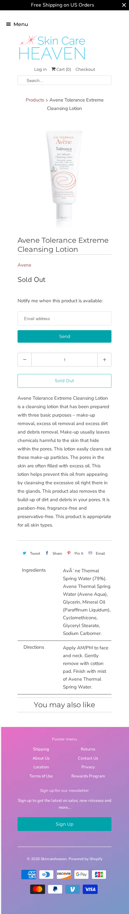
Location (41, 767)
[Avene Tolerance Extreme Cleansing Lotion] (64, 175)
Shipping (41, 749)
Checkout (85, 69)
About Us (41, 758)
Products (35, 100)
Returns (88, 749)
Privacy (88, 767)
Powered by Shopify (85, 858)
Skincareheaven (54, 858)
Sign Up (64, 824)
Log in (40, 69)
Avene (24, 265)
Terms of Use (41, 776)
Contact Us (88, 758)
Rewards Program (88, 776)
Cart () (63, 69)
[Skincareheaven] (52, 60)
